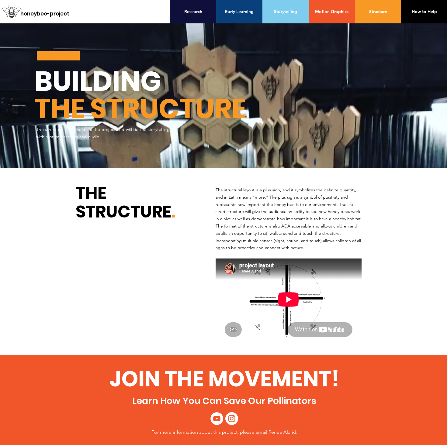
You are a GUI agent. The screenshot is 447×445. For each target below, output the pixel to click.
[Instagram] (231, 418)
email (261, 432)
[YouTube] (216, 418)
